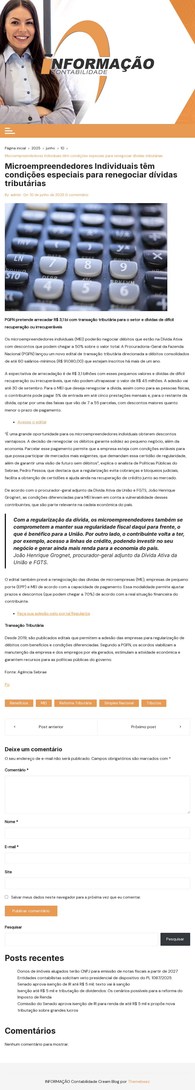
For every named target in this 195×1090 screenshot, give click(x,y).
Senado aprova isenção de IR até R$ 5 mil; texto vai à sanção (74, 984)
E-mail (12, 846)
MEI (44, 703)
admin (16, 194)
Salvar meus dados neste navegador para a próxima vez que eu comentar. (76, 897)
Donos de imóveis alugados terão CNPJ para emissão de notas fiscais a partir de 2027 (98, 971)
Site (8, 871)
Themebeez (139, 1081)
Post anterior (51, 726)
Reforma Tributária (75, 703)
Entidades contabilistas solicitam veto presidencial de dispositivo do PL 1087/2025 (95, 977)
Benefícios (19, 703)
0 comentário (76, 194)
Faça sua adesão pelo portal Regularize (54, 613)
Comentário (16, 770)
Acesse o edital (32, 422)
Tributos (154, 703)
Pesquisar (13, 927)
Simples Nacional (119, 703)
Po (7, 684)
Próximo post (143, 726)
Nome (11, 821)
